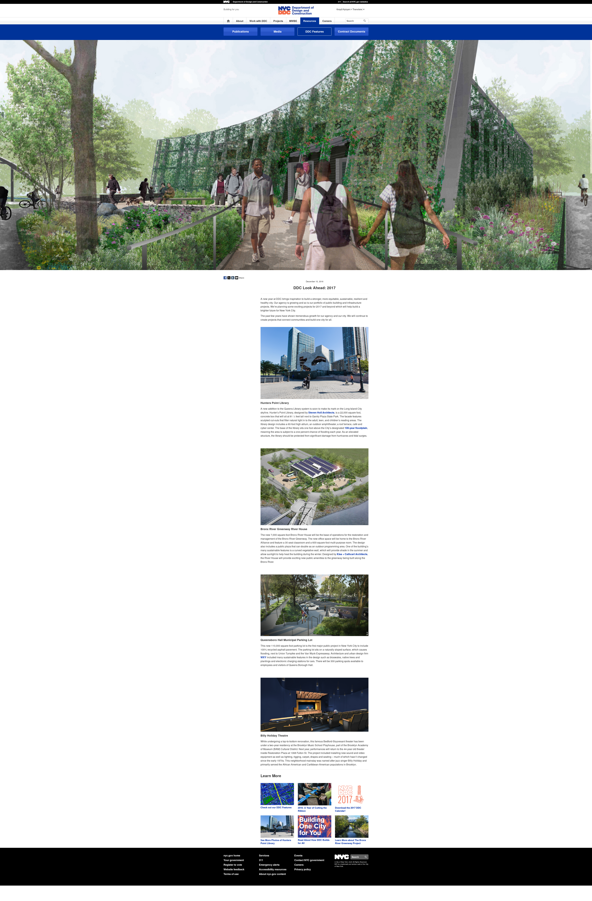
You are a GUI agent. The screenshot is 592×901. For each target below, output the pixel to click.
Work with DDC (258, 21)
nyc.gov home (232, 855)
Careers (327, 21)
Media (278, 31)
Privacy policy (302, 869)
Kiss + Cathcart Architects (352, 554)
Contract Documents (351, 31)
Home (228, 20)
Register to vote (233, 864)
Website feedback (234, 869)
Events (298, 855)
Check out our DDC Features (276, 807)
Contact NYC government (309, 860)
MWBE (293, 21)
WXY (263, 657)
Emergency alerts (269, 864)
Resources (309, 21)
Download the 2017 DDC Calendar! (348, 809)
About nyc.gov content (272, 874)
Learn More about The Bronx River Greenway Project (350, 841)
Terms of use (231, 874)
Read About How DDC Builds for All (313, 841)
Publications (240, 31)
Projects (278, 21)
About (239, 21)
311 (339, 1)
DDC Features (314, 31)
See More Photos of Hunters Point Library (276, 841)
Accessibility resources (272, 869)
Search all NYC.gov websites (355, 1)
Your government (234, 860)
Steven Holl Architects (321, 412)
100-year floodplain (356, 428)
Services (264, 855)
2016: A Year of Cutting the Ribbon (312, 809)
